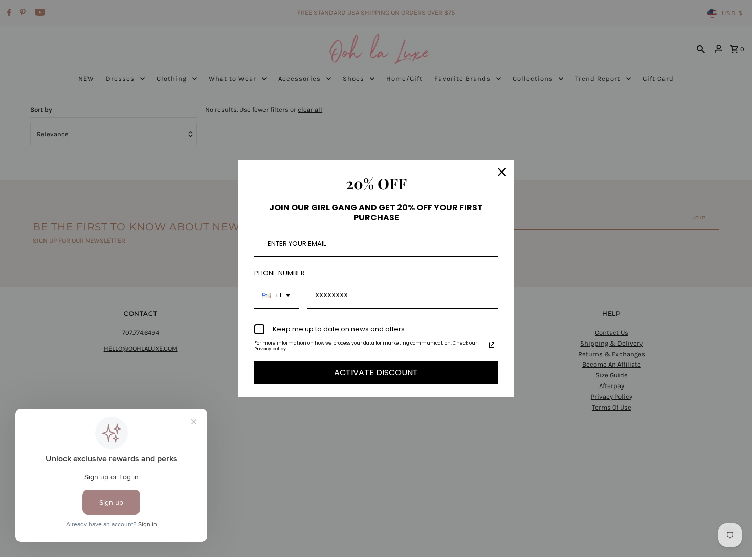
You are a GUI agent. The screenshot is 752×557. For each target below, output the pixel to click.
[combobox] (276, 296)
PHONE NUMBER (279, 273)
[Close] (502, 172)
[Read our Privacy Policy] (491, 345)
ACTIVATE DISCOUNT (376, 372)
